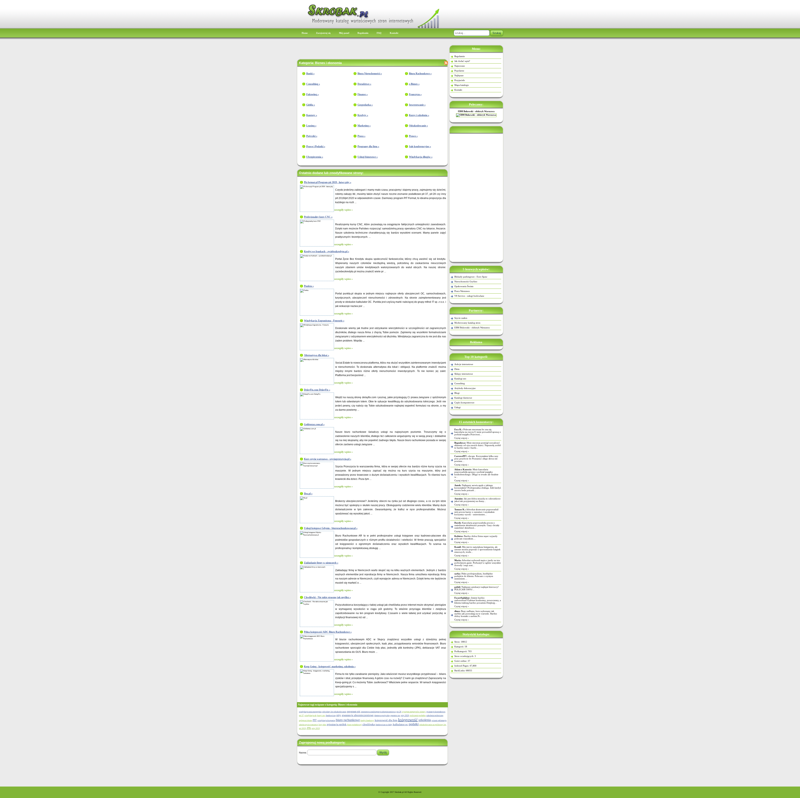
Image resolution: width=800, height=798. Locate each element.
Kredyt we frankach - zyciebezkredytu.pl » (326, 251)
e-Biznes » (414, 84)
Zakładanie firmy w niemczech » (321, 562)
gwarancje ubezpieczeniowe (358, 715)
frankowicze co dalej (384, 725)
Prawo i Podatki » (315, 146)
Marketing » (364, 125)
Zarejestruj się (323, 33)
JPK (309, 728)
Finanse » (363, 94)
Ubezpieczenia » (314, 156)
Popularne (459, 70)
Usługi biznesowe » (368, 156)
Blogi (457, 393)
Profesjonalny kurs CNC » (318, 216)
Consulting (459, 383)
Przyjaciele (459, 80)
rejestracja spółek (336, 724)
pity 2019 (316, 728)
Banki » (310, 73)
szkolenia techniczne (434, 715)
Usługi (457, 407)
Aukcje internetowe (463, 364)
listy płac (322, 725)
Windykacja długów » (420, 156)
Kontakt (394, 33)
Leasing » (311, 125)
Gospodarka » (365, 104)
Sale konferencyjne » (420, 146)
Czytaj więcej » (461, 438)
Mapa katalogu (461, 85)
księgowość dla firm (386, 720)
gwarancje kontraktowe (435, 712)
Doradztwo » (364, 84)
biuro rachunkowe (348, 720)
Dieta (456, 369)
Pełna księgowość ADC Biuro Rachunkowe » (328, 631)
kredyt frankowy (367, 720)
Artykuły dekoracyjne (465, 388)
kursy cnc (321, 715)
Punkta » (309, 286)
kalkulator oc (400, 724)
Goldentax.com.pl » (314, 424)
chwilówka (368, 724)
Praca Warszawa (462, 291)
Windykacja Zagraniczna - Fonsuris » (324, 320)
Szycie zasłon (460, 318)
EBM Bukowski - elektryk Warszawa (476, 111)
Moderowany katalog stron (467, 322)
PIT (315, 720)
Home (305, 33)
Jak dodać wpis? (462, 61)
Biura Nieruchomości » (370, 73)
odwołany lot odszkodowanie (334, 712)
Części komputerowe (464, 402)
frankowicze (331, 715)
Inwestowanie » (417, 104)
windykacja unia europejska (310, 712)
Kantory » (311, 115)
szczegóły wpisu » (343, 209)
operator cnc (395, 715)
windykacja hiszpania (326, 720)
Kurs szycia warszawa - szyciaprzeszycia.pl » (327, 459)
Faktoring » (312, 94)
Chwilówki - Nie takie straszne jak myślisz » (327, 597)
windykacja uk (310, 715)
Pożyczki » (311, 136)
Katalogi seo (460, 378)
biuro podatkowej (354, 725)
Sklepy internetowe (463, 374)
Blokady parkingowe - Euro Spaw (470, 276)
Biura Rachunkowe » (420, 73)
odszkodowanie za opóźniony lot (432, 725)
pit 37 (301, 715)
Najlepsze (459, 75)
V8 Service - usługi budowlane (469, 296)
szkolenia (425, 720)
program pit (353, 711)
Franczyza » (415, 94)
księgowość (408, 719)
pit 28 (398, 712)
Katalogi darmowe (463, 397)
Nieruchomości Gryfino (465, 281)
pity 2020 (405, 715)
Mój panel (344, 33)
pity (338, 715)
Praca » (361, 136)
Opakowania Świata (463, 286)
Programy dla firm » (368, 146)
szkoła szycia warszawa (308, 725)
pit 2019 (302, 728)
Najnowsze (459, 66)
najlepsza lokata (305, 720)
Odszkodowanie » (418, 125)
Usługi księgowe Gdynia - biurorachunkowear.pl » (331, 528)
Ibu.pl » (308, 493)
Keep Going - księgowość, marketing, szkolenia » (330, 666)
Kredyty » (363, 115)
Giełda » (310, 104)
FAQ (379, 33)
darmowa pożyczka (382, 715)
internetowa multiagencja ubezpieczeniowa (378, 712)
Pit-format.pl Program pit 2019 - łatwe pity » (327, 182)
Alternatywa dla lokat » (316, 355)
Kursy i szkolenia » (419, 115)
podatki (414, 724)
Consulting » (313, 84)
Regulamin (363, 33)
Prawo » (413, 136)
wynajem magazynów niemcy (414, 712)
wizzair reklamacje (439, 720)
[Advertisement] (476, 196)
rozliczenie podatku (418, 715)
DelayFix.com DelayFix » (317, 389)
